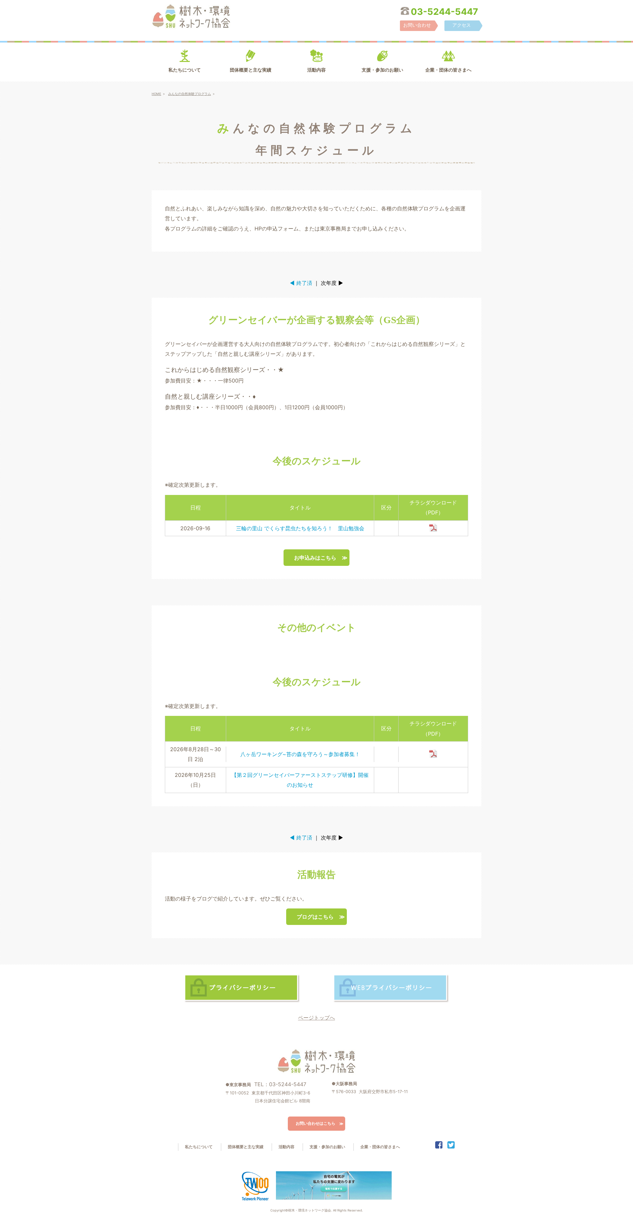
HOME (156, 94)
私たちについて (184, 70)
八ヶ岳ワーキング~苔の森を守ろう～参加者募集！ (300, 754)
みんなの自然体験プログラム (189, 94)
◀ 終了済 (301, 283)
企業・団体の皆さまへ (448, 70)
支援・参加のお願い (382, 70)
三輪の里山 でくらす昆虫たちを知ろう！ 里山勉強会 (300, 528)
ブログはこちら (315, 916)
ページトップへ (316, 1017)
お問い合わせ (417, 25)
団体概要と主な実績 (250, 70)
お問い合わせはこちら (315, 1123)
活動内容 (316, 70)
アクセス (461, 25)
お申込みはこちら (315, 557)
